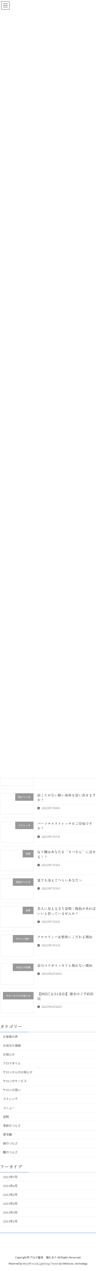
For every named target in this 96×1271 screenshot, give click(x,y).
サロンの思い (12, 1090)
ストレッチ (10, 1099)
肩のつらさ (10, 1143)
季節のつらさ (12, 1126)
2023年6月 (10, 1186)
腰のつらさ (10, 1152)
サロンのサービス (15, 1081)
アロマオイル (12, 1063)
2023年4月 (10, 1203)
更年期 (7, 1134)
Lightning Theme (49, 1263)
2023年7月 (10, 1177)
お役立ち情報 (12, 1045)
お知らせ (9, 1054)
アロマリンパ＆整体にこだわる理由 (64, 937)
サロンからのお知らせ (17, 1072)
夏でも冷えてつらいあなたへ (59, 880)
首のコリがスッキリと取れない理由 (64, 965)
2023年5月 (10, 1195)
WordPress (29, 1263)
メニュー (9, 1108)
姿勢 (6, 1117)
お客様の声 (10, 1037)
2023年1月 (10, 1221)
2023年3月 (10, 1212)
